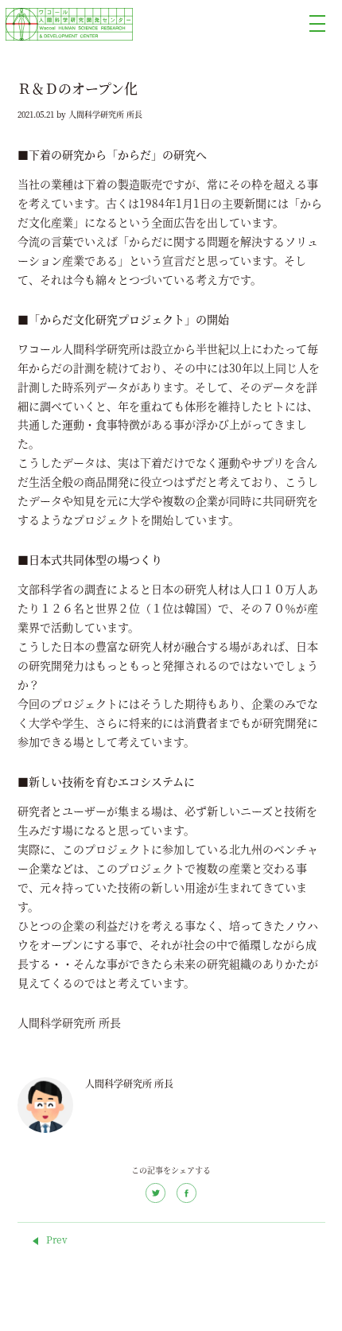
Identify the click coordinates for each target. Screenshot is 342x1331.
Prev (57, 1240)
